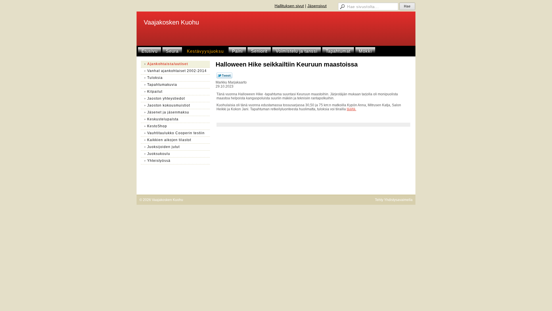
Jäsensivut (317, 5)
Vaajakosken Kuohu (171, 22)
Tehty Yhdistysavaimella (394, 200)
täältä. (351, 109)
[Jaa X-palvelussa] (224, 77)
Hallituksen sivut (289, 5)
